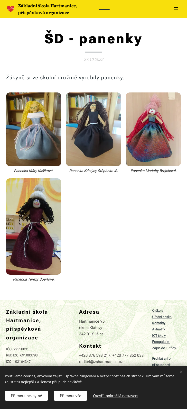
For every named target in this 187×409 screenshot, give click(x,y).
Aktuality (158, 329)
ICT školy (159, 336)
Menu (176, 9)
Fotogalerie (161, 342)
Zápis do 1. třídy (164, 348)
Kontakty (158, 323)
